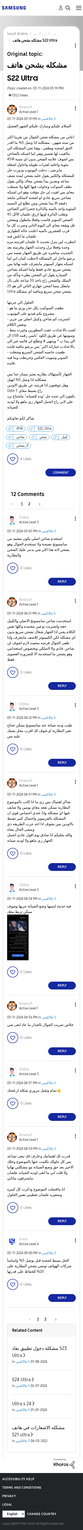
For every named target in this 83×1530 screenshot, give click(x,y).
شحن (43, 437)
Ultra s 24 (21, 1403)
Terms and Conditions (22, 1488)
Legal (7, 1505)
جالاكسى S (48, 119)
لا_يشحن (22, 446)
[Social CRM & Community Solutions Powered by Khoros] (64, 1463)
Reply (62, 582)
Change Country (41, 1514)
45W (19, 429)
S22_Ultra (44, 429)
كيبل (65, 437)
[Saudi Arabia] (14, 7)
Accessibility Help (18, 1479)
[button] (67, 108)
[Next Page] (38, 504)
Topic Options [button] (67, 45)
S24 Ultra (21, 1379)
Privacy (9, 1496)
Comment (60, 473)
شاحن (20, 437)
